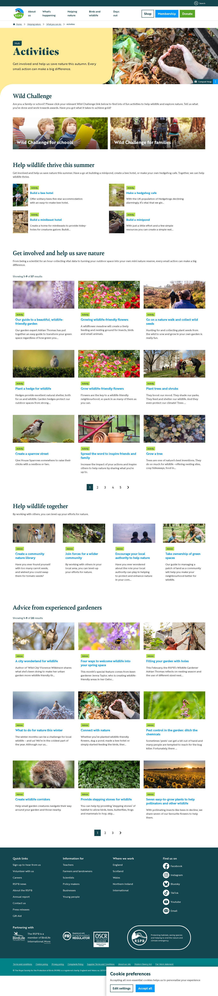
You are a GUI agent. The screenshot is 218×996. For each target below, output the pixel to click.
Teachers (68, 865)
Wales (116, 877)
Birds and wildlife (94, 13)
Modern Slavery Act (143, 964)
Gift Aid (17, 916)
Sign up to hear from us (27, 865)
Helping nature (72, 13)
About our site (124, 964)
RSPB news (19, 884)
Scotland (118, 871)
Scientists (68, 877)
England (118, 865)
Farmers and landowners (77, 871)
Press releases (21, 909)
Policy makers (71, 884)
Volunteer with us (23, 871)
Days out (116, 13)
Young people (71, 897)
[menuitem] (33, 13)
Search (202, 3)
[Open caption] (215, 81)
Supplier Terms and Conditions (100, 964)
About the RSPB (22, 890)
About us (32, 13)
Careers (17, 877)
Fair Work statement (164, 964)
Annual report (21, 897)
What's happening (49, 13)
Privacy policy (58, 964)
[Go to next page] (128, 487)
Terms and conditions (22, 964)
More (47, 941)
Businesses (69, 890)
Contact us (19, 903)
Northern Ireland (123, 884)
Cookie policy (42, 964)
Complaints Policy (75, 964)
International (121, 890)
